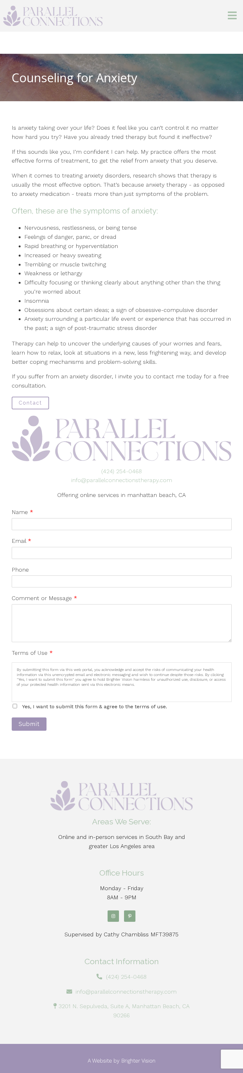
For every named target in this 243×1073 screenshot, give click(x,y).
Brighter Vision (138, 1060)
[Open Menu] (232, 16)
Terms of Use (32, 652)
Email (21, 540)
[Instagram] (113, 916)
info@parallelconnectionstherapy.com (121, 480)
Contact (30, 403)
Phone (20, 569)
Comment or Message (44, 598)
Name (22, 512)
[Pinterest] (129, 916)
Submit (29, 724)
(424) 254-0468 (121, 471)
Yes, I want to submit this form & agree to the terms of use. (94, 707)
